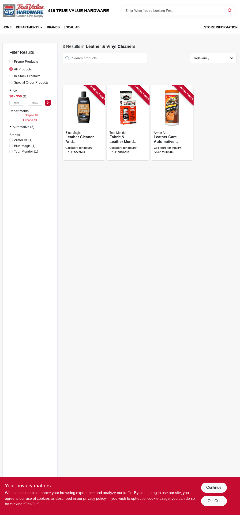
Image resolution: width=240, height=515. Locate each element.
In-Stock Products (27, 76)
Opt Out (214, 501)
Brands (53, 27)
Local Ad (72, 27)
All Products (23, 69)
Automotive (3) (23, 127)
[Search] (230, 10)
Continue (213, 487)
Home (7, 27)
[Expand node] (11, 126)
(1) (23, 140)
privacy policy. (95, 498)
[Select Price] (48, 103)
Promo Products (26, 61)
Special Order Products (31, 82)
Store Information (220, 27)
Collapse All (30, 115)
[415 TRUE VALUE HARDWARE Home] (24, 10)
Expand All (30, 120)
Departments (27, 27)
